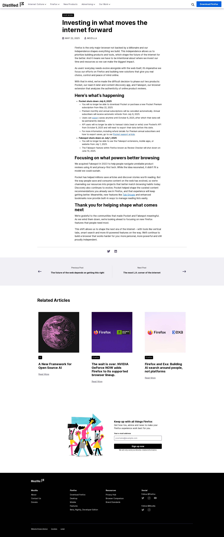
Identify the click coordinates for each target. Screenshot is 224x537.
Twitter (143, 498)
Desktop (73, 498)
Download (209, 4)
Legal (63, 529)
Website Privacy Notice (39, 529)
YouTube (155, 498)
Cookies (54, 529)
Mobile (73, 502)
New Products (71, 4)
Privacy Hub (111, 495)
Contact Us (36, 498)
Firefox (53, 4)
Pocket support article (124, 134)
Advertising (87, 4)
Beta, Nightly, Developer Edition (84, 510)
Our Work (103, 4)
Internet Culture (36, 4)
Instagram (149, 498)
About (33, 495)
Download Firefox (77, 495)
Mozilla (13, 4)
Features (74, 506)
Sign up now (138, 446)
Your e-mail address (122, 433)
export (95, 117)
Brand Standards (113, 502)
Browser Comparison (115, 498)
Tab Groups (129, 194)
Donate (34, 502)
